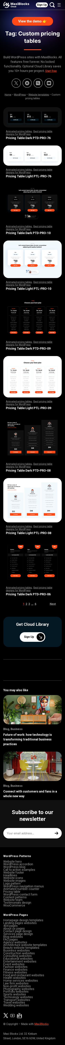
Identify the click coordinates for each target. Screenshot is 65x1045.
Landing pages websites (20, 923)
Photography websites (18, 989)
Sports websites (14, 994)
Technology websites (18, 997)
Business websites (16, 950)
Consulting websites (17, 956)
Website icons (13, 878)
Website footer (13, 872)
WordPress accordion (18, 864)
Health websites (14, 978)
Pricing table (11, 891)
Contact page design (17, 931)
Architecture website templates (25, 945)
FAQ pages (10, 939)
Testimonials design (17, 902)
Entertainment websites (19, 961)
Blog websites (13, 936)
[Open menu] (59, 4)
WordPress (20, 94)
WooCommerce (14, 905)
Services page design (18, 934)
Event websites (14, 964)
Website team (13, 900)
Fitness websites (15, 972)
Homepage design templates (23, 920)
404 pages (10, 926)
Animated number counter (21, 889)
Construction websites (19, 953)
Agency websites (15, 942)
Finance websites (15, 969)
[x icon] (16, 83)
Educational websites (18, 958)
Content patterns (15, 897)
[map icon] (19, 1015)
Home (8, 94)
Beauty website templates (21, 947)
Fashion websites (15, 967)
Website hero (12, 861)
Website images (14, 880)
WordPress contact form (20, 894)
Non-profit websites (17, 986)
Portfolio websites (16, 991)
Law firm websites (16, 983)
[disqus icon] (27, 83)
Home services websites (20, 980)
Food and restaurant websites (23, 975)
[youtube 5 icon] (49, 83)
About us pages (14, 928)
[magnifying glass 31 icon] (38, 83)
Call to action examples (19, 870)
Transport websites (16, 1000)
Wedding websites (16, 1005)
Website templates (38, 94)
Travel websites (14, 1002)
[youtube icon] (12, 1015)
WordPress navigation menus (23, 886)
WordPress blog (14, 867)
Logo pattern (12, 883)
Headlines (10, 875)
